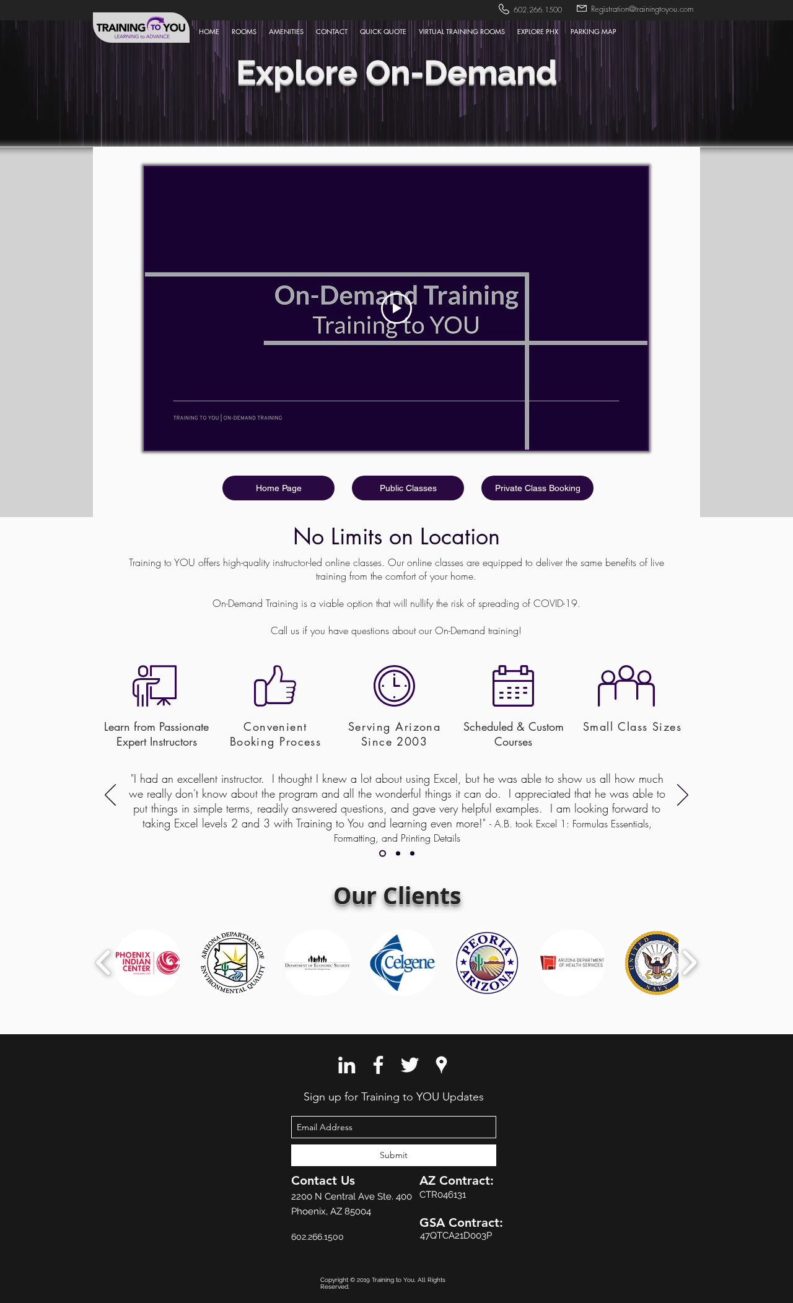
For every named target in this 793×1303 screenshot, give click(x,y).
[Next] (682, 796)
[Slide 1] (382, 853)
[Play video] (396, 308)
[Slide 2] (398, 854)
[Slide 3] (412, 854)
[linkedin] (347, 1065)
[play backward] (104, 962)
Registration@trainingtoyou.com (642, 8)
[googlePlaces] (441, 1065)
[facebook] (378, 1065)
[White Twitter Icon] (410, 1065)
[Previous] (110, 796)
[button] (332, 31)
